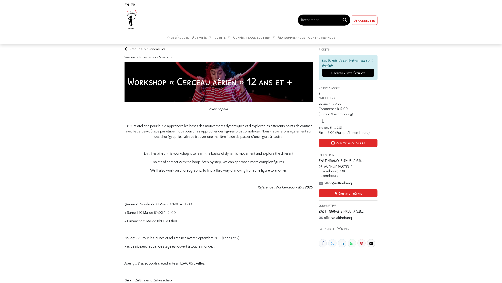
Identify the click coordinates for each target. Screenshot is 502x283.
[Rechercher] (344, 20)
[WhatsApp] (352, 243)
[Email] (371, 243)
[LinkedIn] (342, 243)
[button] (348, 143)
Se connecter (364, 20)
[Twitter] (332, 243)
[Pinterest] (361, 243)
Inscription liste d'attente (348, 72)
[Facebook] (323, 243)
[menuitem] (127, 5)
